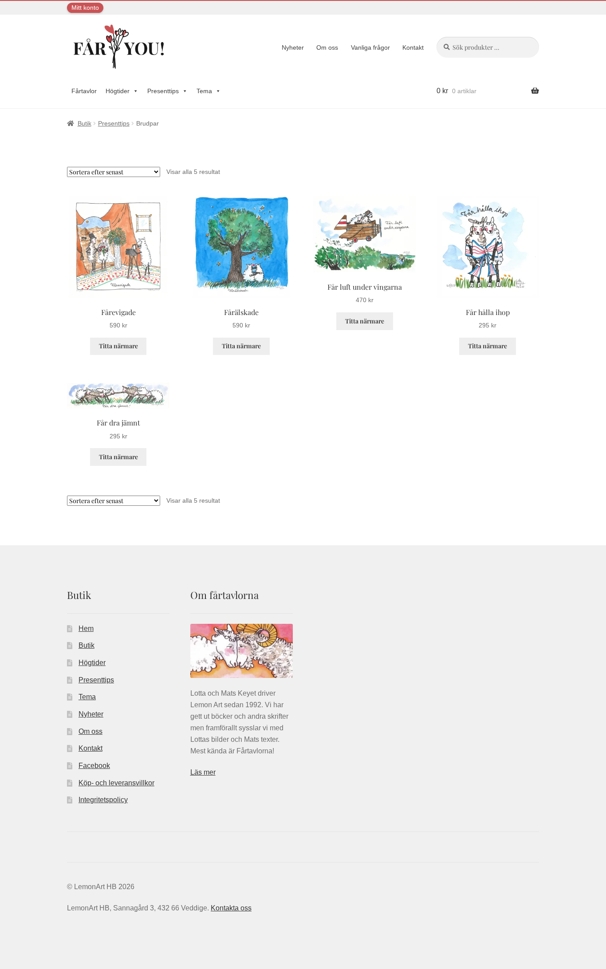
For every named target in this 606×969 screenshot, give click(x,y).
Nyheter (293, 47)
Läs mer (203, 772)
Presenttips (163, 91)
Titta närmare (118, 346)
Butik (84, 123)
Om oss (327, 47)
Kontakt (413, 47)
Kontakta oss (231, 908)
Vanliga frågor (370, 47)
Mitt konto (85, 7)
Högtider (118, 91)
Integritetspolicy (103, 800)
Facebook (94, 765)
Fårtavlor (84, 91)
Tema (204, 91)
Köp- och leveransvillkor (116, 783)
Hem (86, 628)
